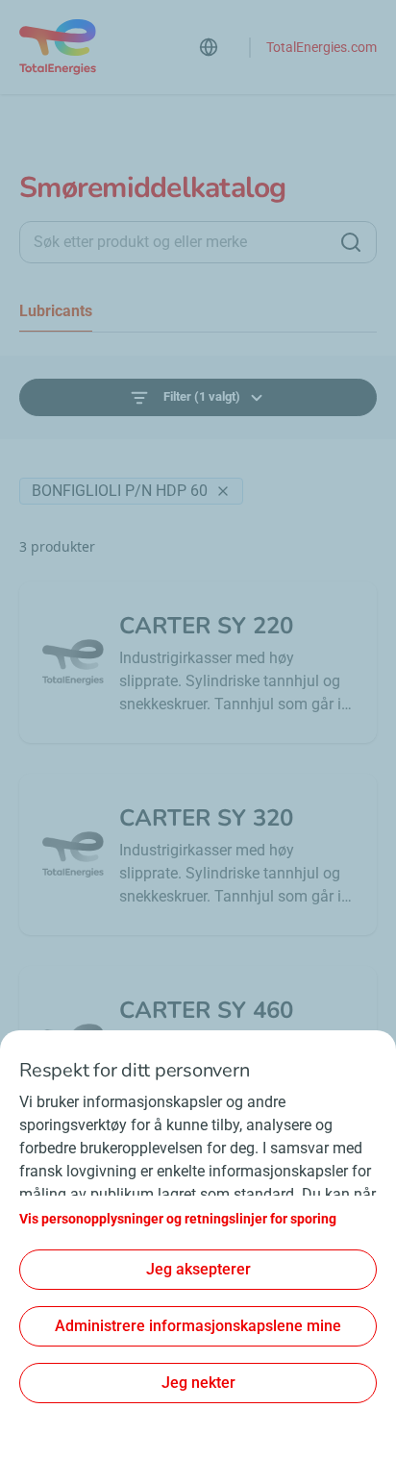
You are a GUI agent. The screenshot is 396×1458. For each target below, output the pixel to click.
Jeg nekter (198, 1382)
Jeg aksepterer (198, 1269)
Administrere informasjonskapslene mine (198, 1326)
